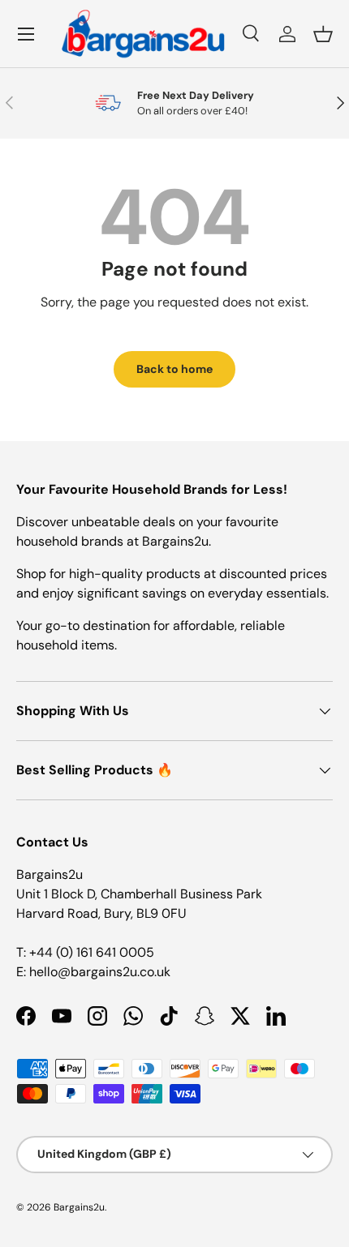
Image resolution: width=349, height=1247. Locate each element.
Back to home (174, 369)
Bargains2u (79, 1207)
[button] (323, 34)
